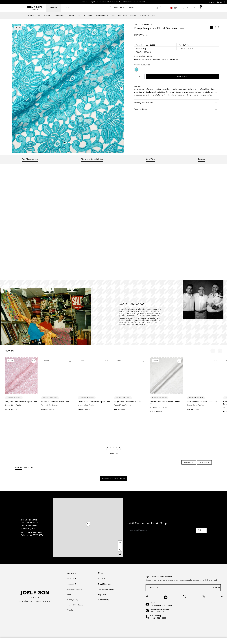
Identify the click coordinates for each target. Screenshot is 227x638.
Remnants (122, 15)
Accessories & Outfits (105, 15)
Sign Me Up (215, 587)
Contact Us (221, 2)
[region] (88, 527)
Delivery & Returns (74, 589)
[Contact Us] (183, 8)
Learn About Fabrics (106, 589)
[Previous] (212, 351)
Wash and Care (140, 110)
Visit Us (70, 610)
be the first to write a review (113, 478)
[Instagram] (203, 596)
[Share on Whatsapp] (211, 27)
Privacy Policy (72, 600)
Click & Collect (73, 579)
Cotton (47, 15)
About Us (101, 579)
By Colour (88, 15)
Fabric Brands (75, 15)
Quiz (154, 15)
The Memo (144, 15)
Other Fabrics (59, 15)
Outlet (133, 15)
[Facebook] (147, 596)
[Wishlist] (188, 8)
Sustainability (103, 600)
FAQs (69, 595)
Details (137, 87)
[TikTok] (221, 596)
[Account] (194, 8)
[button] (88, 524)
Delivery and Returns (143, 103)
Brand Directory (104, 584)
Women (53, 8)
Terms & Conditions (75, 605)
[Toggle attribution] (120, 554)
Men (67, 8)
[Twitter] (184, 596)
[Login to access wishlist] (217, 27)
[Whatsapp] (166, 597)
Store (211, 2)
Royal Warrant (103, 595)
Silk (39, 15)
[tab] (188, 462)
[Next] (220, 351)
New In (31, 15)
